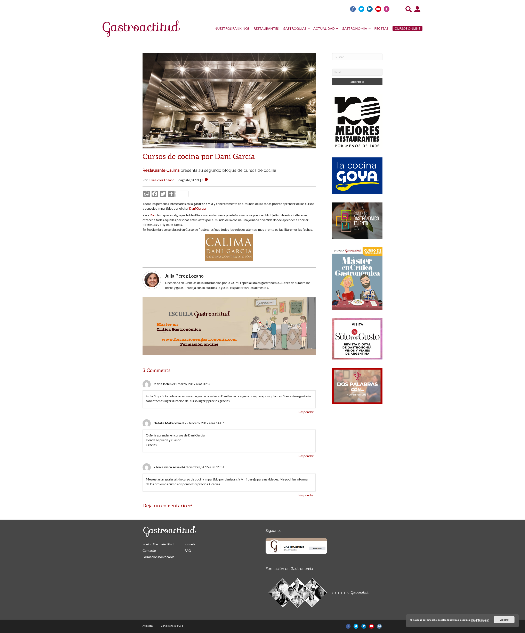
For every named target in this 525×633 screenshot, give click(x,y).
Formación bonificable (158, 557)
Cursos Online (407, 28)
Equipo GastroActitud (158, 544)
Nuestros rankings (232, 28)
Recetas (381, 28)
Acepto (504, 620)
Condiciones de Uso (172, 625)
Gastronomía (354, 28)
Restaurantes (266, 28)
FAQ (188, 550)
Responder (306, 412)
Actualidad (324, 28)
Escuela (190, 544)
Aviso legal (148, 625)
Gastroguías (294, 28)
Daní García (197, 208)
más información (480, 619)
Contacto (149, 550)
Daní (153, 215)
